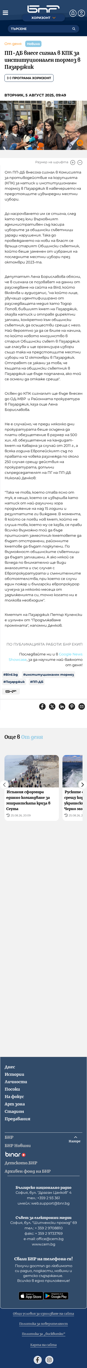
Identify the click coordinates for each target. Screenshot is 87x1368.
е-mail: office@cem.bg (44, 1239)
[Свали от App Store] (31, 1295)
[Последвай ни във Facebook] (37, 1359)
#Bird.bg (10, 675)
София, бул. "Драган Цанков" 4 (44, 1192)
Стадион (14, 1111)
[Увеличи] (72, 162)
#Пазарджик (14, 682)
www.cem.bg (43, 1244)
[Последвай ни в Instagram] (49, 1359)
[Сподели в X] (52, 706)
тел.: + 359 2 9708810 (44, 1228)
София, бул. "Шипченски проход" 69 (43, 1223)
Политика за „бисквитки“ (43, 1334)
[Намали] (80, 162)
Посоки (12, 1089)
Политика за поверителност (43, 1324)
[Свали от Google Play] (56, 1295)
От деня (13, 44)
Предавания (17, 1118)
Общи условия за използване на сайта (43, 1314)
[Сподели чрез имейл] (81, 706)
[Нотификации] (73, 13)
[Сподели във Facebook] (42, 706)
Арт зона (15, 1104)
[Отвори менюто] (5, 12)
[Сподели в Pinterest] (71, 706)
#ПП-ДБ (36, 682)
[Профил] (81, 13)
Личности (16, 1081)
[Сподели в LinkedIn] (62, 706)
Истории (14, 1074)
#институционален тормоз (48, 675)
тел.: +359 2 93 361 (43, 1198)
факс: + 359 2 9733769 (44, 1233)
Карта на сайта (43, 1345)
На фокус (14, 1096)
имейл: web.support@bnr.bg (44, 1203)
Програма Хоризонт (31, 78)
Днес (10, 1066)
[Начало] (43, 9)
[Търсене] (73, 28)
